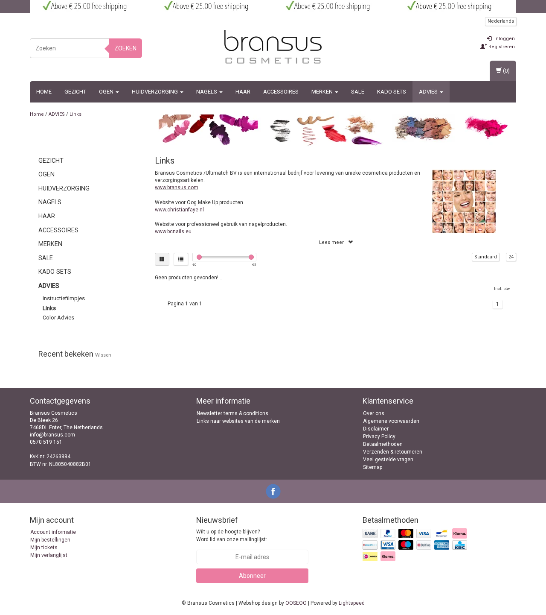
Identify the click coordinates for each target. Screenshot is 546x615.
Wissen (103, 355)
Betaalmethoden (383, 444)
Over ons (373, 413)
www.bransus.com (176, 187)
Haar (242, 91)
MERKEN (322, 91)
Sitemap (372, 467)
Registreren (501, 47)
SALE (357, 91)
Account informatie (53, 532)
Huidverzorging (155, 91)
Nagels (207, 91)
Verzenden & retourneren (392, 452)
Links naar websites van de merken (238, 421)
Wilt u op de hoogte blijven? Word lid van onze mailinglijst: (231, 535)
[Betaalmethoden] (416, 545)
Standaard (485, 257)
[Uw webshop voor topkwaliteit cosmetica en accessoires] (273, 47)
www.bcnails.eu (173, 231)
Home (44, 91)
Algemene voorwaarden (391, 421)
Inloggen (504, 38)
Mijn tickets (44, 548)
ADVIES (429, 91)
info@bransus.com (52, 435)
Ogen (107, 91)
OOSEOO (296, 603)
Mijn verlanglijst (48, 555)
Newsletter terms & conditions (232, 413)
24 (511, 257)
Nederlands (501, 21)
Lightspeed (352, 603)
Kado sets (391, 91)
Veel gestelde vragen (388, 460)
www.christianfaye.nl (179, 210)
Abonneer (252, 575)
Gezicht (75, 91)
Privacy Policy (379, 436)
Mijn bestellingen (50, 540)
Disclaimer (376, 429)
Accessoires (281, 91)
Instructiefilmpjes (64, 298)
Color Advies (58, 317)
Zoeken (125, 48)
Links (75, 114)
